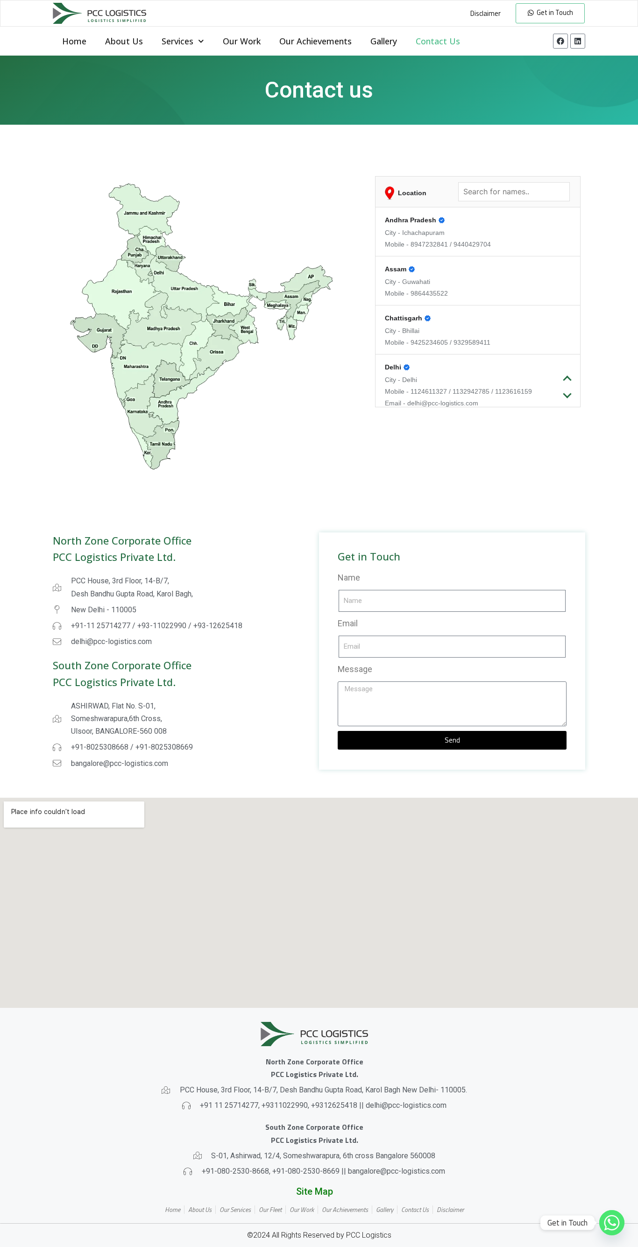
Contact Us (438, 41)
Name (349, 577)
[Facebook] (560, 41)
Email (348, 623)
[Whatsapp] (611, 1222)
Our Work (242, 41)
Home (74, 41)
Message (355, 669)
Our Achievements (315, 41)
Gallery (383, 41)
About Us (124, 41)
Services (177, 41)
